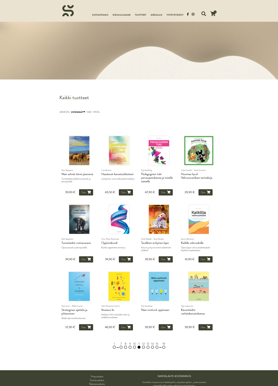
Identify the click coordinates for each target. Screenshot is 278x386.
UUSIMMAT (77, 112)
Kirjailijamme (121, 15)
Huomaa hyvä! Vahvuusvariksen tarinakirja (196, 176)
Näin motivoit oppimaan (155, 310)
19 (163, 344)
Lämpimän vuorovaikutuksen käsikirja (117, 179)
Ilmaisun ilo (107, 310)
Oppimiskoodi (109, 243)
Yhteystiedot (175, 15)
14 (152, 344)
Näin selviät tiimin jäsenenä (77, 174)
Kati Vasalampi (146, 306)
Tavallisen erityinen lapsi (155, 243)
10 (134, 344)
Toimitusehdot (97, 380)
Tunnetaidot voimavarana (76, 243)
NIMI (89, 112)
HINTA (96, 112)
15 (157, 344)
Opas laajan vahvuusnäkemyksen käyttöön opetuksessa (195, 249)
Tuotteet (140, 15)
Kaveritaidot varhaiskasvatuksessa (193, 312)
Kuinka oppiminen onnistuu (113, 247)
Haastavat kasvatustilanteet (117, 174)
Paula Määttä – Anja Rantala (152, 239)
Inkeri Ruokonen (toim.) (110, 306)
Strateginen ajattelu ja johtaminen (74, 312)
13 (148, 344)
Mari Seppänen (67, 170)
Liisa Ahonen (106, 170)
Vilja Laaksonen (187, 306)
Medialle (156, 15)
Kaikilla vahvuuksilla (192, 243)
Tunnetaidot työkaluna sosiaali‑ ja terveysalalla (76, 180)
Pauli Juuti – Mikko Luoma (72, 306)
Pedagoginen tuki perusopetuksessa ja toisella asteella (157, 177)
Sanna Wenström (187, 239)
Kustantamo (100, 15)
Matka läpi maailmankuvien (74, 318)
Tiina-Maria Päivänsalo (110, 239)
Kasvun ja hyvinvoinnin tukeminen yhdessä (156, 249)
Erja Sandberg (146, 170)
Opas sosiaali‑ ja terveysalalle (74, 247)
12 (143, 344)
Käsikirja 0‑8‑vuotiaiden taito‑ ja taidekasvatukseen (115, 316)
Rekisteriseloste (97, 384)
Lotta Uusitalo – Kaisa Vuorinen (193, 170)
